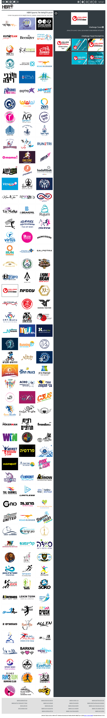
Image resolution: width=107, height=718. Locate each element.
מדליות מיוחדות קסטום (47, 711)
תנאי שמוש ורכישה (22, 708)
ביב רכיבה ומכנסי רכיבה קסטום (96, 706)
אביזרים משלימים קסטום (98, 700)
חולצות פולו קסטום (73, 703)
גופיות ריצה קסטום (99, 711)
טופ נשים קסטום (49, 706)
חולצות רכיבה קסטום (73, 708)
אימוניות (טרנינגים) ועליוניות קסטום (95, 703)
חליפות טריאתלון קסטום (47, 700)
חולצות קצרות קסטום (73, 706)
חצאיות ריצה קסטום (48, 703)
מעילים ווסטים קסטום (22, 700)
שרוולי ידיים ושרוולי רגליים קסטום (19, 703)
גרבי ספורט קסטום (74, 700)
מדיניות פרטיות (23, 706)
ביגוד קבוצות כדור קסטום (98, 708)
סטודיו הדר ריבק (88, 715)
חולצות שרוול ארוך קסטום (72, 711)
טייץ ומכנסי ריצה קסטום (47, 708)
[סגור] (56, 13)
